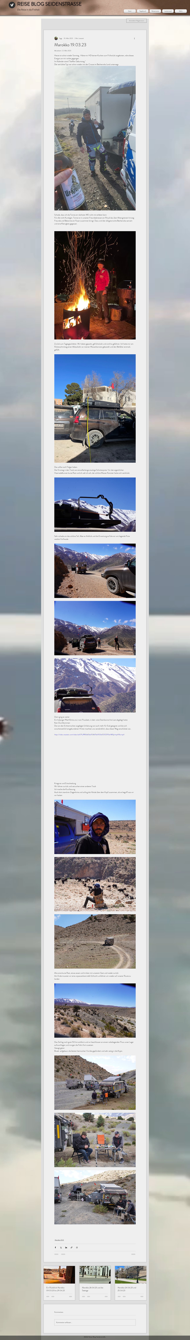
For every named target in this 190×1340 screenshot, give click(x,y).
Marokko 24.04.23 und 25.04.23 (127, 1289)
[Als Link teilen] (71, 1247)
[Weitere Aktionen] (134, 38)
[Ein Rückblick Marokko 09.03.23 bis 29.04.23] (59, 1275)
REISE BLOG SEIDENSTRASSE (49, 3)
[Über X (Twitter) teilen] (61, 1247)
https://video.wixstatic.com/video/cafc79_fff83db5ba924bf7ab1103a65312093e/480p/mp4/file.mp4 (89, 734)
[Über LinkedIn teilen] (66, 1247)
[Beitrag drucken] (77, 1247)
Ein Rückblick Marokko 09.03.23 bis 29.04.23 (55, 1289)
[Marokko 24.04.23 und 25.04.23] (130, 1275)
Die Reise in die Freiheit (28, 9)
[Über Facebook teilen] (55, 1247)
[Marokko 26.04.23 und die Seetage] (95, 1275)
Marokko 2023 (59, 1240)
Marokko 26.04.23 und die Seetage (92, 1289)
